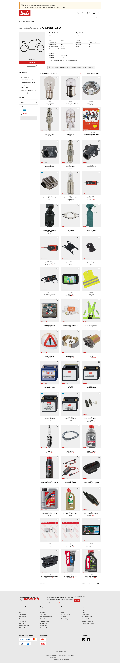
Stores (62, 612)
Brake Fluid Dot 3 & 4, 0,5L (91, 451)
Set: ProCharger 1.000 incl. (70, 482)
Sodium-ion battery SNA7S (49, 418)
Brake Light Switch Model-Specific (91, 513)
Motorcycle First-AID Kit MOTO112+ (70, 325)
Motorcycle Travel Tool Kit (49, 294)
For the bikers (43, 625)
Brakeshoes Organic (70, 356)
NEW (24, 110)
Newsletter (22, 619)
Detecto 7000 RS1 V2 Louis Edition (91, 482)
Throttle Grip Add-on (91, 262)
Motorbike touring (44, 621)
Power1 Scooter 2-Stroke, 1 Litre (70, 513)
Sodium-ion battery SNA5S (70, 418)
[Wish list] (94, 13)
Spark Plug (49, 451)
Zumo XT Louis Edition (91, 545)
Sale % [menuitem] (44, 18)
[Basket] (99, 13)
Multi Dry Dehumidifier (91, 230)
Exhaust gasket (70, 230)
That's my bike (32, 62)
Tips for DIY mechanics (46, 616)
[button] (78, 13)
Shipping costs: (53, 657)
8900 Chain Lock (70, 451)
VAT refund (63, 616)
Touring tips (43, 612)
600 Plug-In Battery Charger (50, 262)
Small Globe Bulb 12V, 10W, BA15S (70, 103)
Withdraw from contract (25, 627)
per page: (53, 73)
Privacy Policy (85, 614)
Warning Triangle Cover (50, 356)
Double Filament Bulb (49, 103)
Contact (21, 610)
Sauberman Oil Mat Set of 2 (49, 325)
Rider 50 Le (70, 294)
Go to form (92, 67)
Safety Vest (91, 294)
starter (91, 356)
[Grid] (81, 73)
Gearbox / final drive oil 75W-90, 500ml (49, 482)
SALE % (25, 113)
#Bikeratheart (43, 619)
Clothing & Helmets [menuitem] (24, 18)
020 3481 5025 (31, 599)
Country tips (43, 614)
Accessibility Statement (87, 621)
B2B (20, 612)
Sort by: (88, 73)
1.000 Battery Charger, (91, 197)
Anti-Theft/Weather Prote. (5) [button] (27, 82)
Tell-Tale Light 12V (70, 134)
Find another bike (31, 66)
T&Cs (83, 612)
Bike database (22, 616)
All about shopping (65, 614)
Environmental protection (88, 623)
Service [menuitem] (62, 18)
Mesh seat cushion (70, 262)
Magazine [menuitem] (56, 18)
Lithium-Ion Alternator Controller (50, 197)
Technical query (23, 614)
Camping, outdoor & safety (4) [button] (27, 85)
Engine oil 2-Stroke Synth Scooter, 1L (49, 513)
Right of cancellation (87, 616)
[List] (83, 74)
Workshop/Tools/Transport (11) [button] (28, 90)
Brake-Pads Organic (49, 545)
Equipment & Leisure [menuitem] (35, 18)
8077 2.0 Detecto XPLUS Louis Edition (49, 576)
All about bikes (43, 623)
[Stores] (83, 13)
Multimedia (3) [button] (24, 87)
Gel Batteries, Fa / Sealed (49, 387)
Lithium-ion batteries (91, 387)
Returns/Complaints (24, 625)
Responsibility (64, 619)
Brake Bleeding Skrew (49, 134)
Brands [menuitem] (49, 18)
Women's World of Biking (46, 610)
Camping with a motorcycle (47, 627)
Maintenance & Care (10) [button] (26, 79)
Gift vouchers (22, 621)
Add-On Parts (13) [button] (24, 93)
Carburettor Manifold (49, 166)
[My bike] (88, 13)
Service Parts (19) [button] (24, 77)
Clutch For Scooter (91, 103)
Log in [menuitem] (99, 18)
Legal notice (85, 610)
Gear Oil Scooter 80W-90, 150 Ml (70, 576)
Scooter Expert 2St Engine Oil (91, 576)
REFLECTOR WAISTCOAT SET (91, 325)
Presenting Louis (65, 610)
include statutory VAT (54, 655)
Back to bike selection (25, 24)
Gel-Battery (70, 387)
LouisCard (21, 623)
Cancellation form (86, 619)
